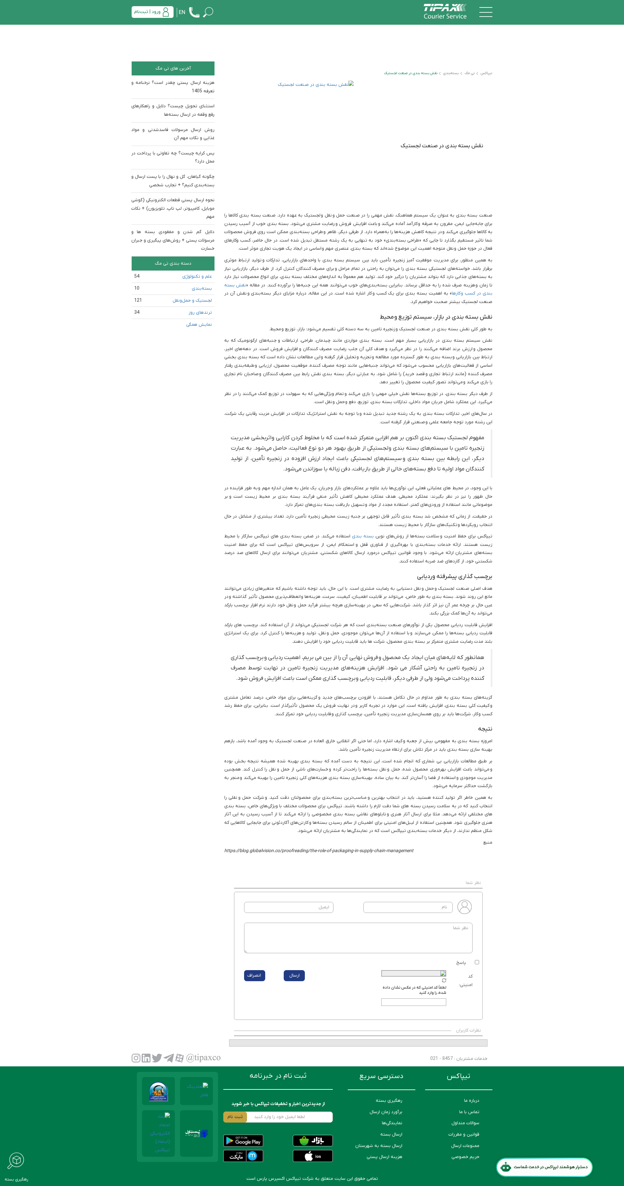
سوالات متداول (465, 1123)
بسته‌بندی (202, 288)
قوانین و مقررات (463, 1134)
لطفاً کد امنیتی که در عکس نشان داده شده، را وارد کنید (414, 990)
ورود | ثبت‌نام (147, 12)
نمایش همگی (199, 325)
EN (182, 12)
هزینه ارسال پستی (384, 1157)
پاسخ (461, 963)
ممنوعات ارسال (465, 1146)
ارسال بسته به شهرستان (378, 1146)
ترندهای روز (200, 313)
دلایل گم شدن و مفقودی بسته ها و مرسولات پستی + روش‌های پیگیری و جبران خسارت (173, 240)
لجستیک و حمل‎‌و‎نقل (192, 300)
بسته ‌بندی (363, 536)
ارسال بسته (391, 1134)
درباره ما (471, 1101)
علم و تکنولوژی (197, 276)
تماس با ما (469, 1112)
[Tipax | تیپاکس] (445, 12)
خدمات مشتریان (471, 1059)
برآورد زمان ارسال (386, 1112)
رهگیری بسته (389, 1101)
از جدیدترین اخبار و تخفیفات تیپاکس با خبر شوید (278, 1104)
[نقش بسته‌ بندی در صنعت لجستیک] (291, 143)
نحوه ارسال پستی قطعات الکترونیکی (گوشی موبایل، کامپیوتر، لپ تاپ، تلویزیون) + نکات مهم (173, 208)
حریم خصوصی (465, 1157)
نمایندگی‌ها (392, 1123)
